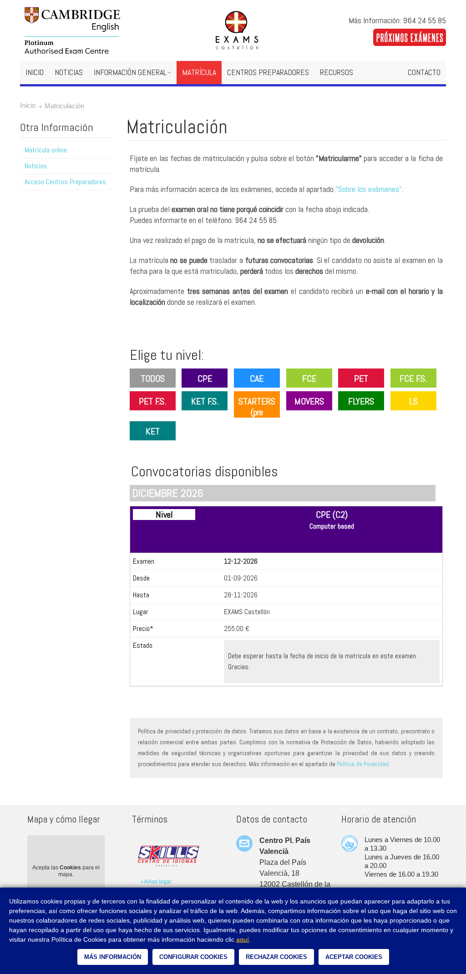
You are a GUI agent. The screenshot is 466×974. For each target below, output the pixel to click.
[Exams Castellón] (233, 30)
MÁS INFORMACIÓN (112, 957)
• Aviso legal (156, 881)
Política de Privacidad (363, 764)
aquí (242, 939)
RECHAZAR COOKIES (276, 957)
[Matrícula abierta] (409, 34)
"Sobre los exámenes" (368, 189)
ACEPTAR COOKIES (353, 957)
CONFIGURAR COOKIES (193, 957)
